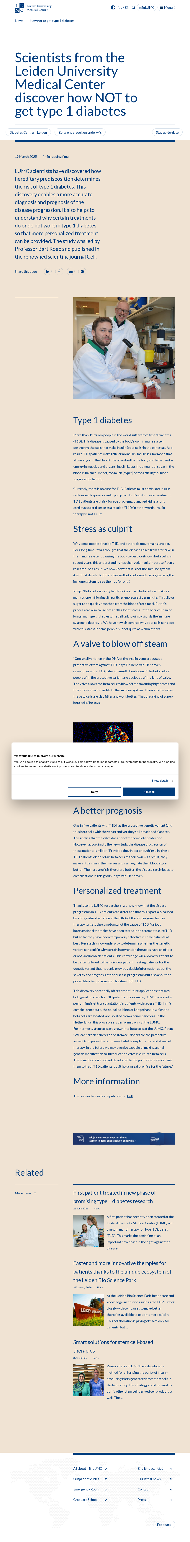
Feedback (164, 1525)
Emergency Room (86, 1489)
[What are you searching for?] (133, 7)
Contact (144, 1489)
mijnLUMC (146, 7)
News (19, 21)
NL (120, 7)
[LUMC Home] (33, 8)
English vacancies (150, 1468)
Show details (160, 780)
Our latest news (149, 1479)
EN (127, 7)
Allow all (149, 791)
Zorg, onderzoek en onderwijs (80, 132)
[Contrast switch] (113, 7)
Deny (94, 791)
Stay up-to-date (167, 132)
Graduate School (85, 1500)
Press (142, 1500)
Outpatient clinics (86, 1479)
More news (23, 1193)
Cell (130, 1096)
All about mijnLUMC (87, 1468)
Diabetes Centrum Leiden (28, 132)
